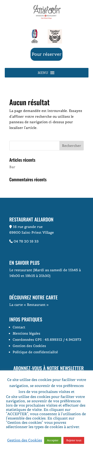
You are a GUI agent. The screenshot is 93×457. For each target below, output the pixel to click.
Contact (19, 327)
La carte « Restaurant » (29, 305)
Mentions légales (26, 333)
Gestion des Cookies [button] (29, 346)
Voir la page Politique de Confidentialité (41, 431)
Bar (12, 167)
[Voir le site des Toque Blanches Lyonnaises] (34, 42)
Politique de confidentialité (35, 352)
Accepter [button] (52, 440)
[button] (43, 72)
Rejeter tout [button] (73, 440)
